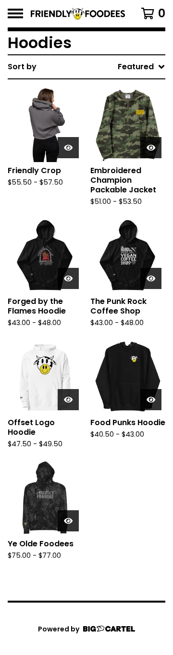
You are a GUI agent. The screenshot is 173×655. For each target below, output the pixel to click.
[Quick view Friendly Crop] (68, 147)
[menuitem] (86, 66)
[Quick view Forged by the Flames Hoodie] (68, 278)
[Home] (78, 14)
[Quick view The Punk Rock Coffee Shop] (150, 278)
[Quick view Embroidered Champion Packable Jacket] (150, 147)
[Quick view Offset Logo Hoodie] (68, 399)
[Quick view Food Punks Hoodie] (150, 399)
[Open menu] (15, 13)
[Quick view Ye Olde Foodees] (68, 520)
